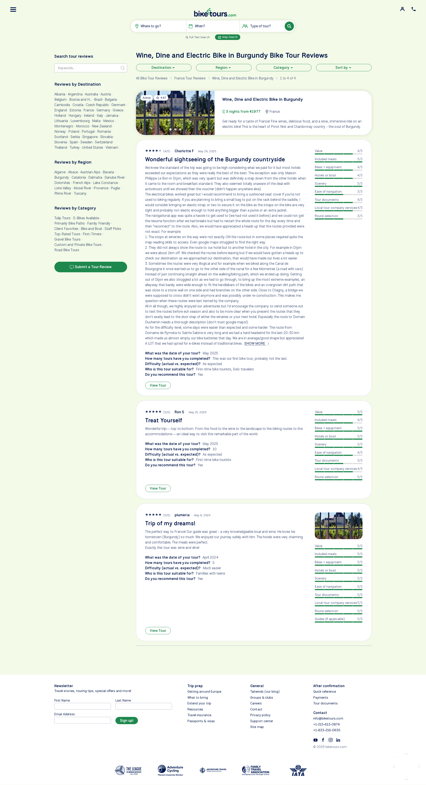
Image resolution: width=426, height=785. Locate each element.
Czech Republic (97, 105)
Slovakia (106, 136)
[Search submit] (122, 67)
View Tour (158, 385)
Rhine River (62, 193)
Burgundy (61, 177)
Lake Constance (105, 182)
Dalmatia (95, 177)
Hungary (75, 115)
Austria (106, 94)
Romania (104, 131)
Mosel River (82, 188)
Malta (96, 121)
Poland (73, 131)
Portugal (88, 131)
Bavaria (108, 172)
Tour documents (325, 703)
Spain (74, 142)
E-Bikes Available (86, 218)
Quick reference (324, 691)
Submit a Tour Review (93, 267)
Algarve (59, 172)
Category (282, 67)
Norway (60, 131)
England (60, 110)
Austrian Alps (90, 172)
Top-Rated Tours (67, 234)
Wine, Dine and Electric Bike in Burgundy (243, 78)
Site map (257, 727)
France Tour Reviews (190, 78)
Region (221, 67)
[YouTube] (315, 740)
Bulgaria (111, 99)
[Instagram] (330, 740)
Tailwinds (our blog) (265, 691)
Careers (256, 703)
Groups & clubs (261, 697)
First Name (62, 700)
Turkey (75, 147)
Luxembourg (80, 121)
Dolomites (62, 182)
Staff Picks (113, 228)
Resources (195, 709)
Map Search (229, 37)
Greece (118, 110)
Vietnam (112, 147)
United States (92, 147)
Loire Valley (62, 188)
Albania (59, 94)
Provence (101, 188)
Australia (91, 94)
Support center (261, 721)
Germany (103, 110)
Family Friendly (98, 223)
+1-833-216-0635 (327, 730)
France (88, 110)
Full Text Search (199, 37)
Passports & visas (201, 721)
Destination (161, 67)
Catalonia (79, 177)
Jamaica (112, 115)
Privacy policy (260, 715)
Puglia (115, 188)
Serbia (75, 136)
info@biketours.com (328, 718)
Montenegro (63, 126)
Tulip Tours (62, 218)
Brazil (98, 99)
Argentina (75, 94)
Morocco (82, 126)
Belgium (60, 99)
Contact (256, 709)
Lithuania (61, 121)
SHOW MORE (255, 343)
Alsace (73, 172)
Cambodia (62, 105)
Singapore (90, 136)
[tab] (170, 129)
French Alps (82, 182)
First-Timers (92, 234)
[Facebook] (323, 740)
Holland (60, 115)
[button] (13, 9)
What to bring (197, 697)
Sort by (341, 67)
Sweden (87, 142)
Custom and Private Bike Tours (78, 244)
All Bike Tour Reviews (152, 78)
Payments (320, 697)
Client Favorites (66, 228)
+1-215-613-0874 (326, 724)
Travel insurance (199, 715)
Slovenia (60, 142)
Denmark (118, 105)
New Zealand (102, 126)
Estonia (75, 110)
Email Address (64, 714)
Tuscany (80, 193)
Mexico (108, 121)
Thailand (60, 147)
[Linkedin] (338, 740)
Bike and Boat (91, 228)
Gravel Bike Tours (67, 239)
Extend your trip (199, 703)
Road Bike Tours (66, 250)
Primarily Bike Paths (69, 223)
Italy (100, 115)
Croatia (78, 105)
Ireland (89, 115)
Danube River (115, 177)
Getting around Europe (204, 691)
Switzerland (103, 142)
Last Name (123, 700)
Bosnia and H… (80, 99)
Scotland (61, 136)
